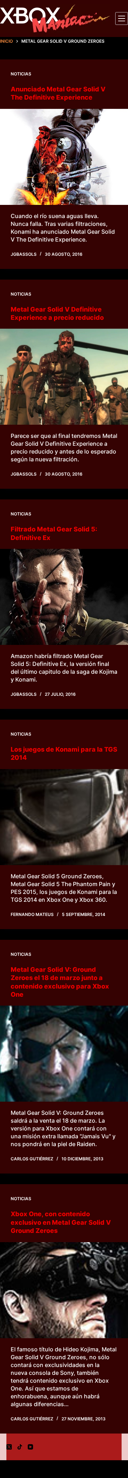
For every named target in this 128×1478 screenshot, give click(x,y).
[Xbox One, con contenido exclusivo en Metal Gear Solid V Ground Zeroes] (64, 1290)
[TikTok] (19, 1447)
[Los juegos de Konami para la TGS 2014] (64, 817)
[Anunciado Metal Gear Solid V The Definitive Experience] (64, 157)
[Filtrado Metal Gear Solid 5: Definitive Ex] (64, 597)
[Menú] (121, 18)
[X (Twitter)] (9, 1447)
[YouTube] (30, 1447)
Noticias (21, 73)
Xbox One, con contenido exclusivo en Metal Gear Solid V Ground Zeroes (61, 1222)
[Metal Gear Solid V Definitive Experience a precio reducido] (64, 377)
